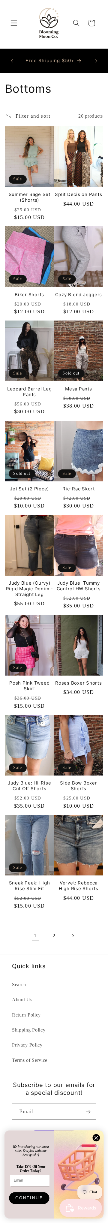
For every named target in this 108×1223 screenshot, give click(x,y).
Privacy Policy (27, 1044)
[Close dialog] (96, 1138)
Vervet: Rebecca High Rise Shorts (78, 885)
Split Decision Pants (78, 194)
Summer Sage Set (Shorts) (29, 197)
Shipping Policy (28, 1029)
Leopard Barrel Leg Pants (29, 391)
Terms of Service (29, 1060)
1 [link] (35, 935)
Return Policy (26, 1014)
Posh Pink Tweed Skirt (29, 685)
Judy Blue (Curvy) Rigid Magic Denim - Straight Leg (29, 588)
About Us (22, 999)
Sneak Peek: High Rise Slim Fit (29, 885)
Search (19, 984)
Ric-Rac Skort (78, 489)
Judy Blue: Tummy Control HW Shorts (79, 586)
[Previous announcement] (11, 60)
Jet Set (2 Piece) (29, 489)
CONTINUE (29, 1198)
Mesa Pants (78, 389)
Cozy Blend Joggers (78, 294)
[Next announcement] (96, 60)
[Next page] (72, 935)
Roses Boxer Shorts (78, 683)
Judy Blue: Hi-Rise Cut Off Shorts (29, 785)
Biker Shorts (29, 294)
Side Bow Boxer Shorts (78, 785)
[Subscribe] (88, 1112)
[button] (14, 23)
